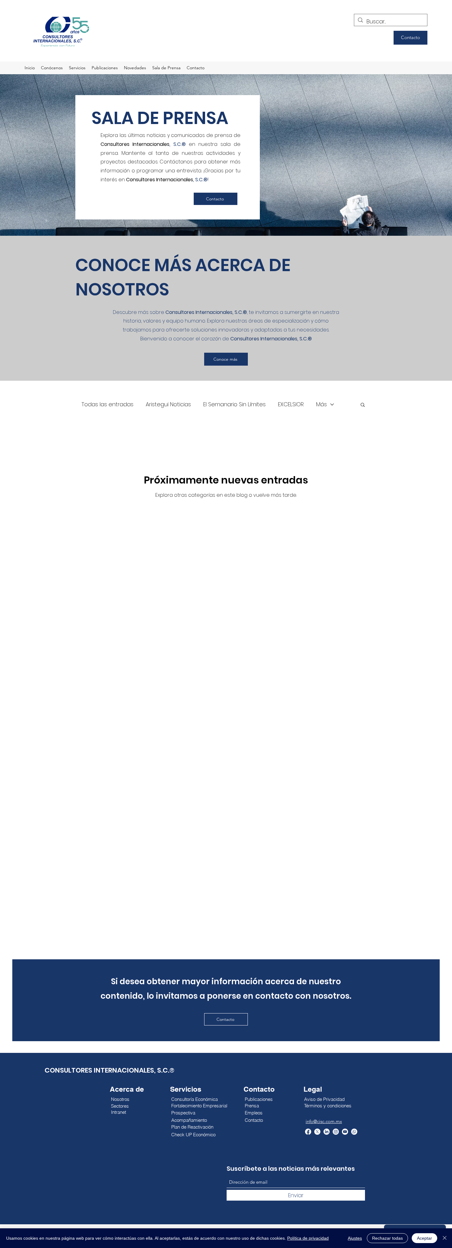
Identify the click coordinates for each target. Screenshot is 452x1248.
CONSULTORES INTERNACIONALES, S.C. (107, 1070)
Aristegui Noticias (168, 404)
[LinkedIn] (326, 1132)
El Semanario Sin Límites (234, 404)
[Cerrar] (444, 1238)
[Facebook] (308, 1132)
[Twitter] (317, 1132)
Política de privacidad (308, 1238)
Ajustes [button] (355, 1238)
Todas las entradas (107, 404)
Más (321, 404)
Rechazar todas (387, 1238)
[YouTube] (345, 1132)
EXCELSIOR (291, 404)
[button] (363, 405)
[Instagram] (336, 1132)
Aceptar (424, 1238)
